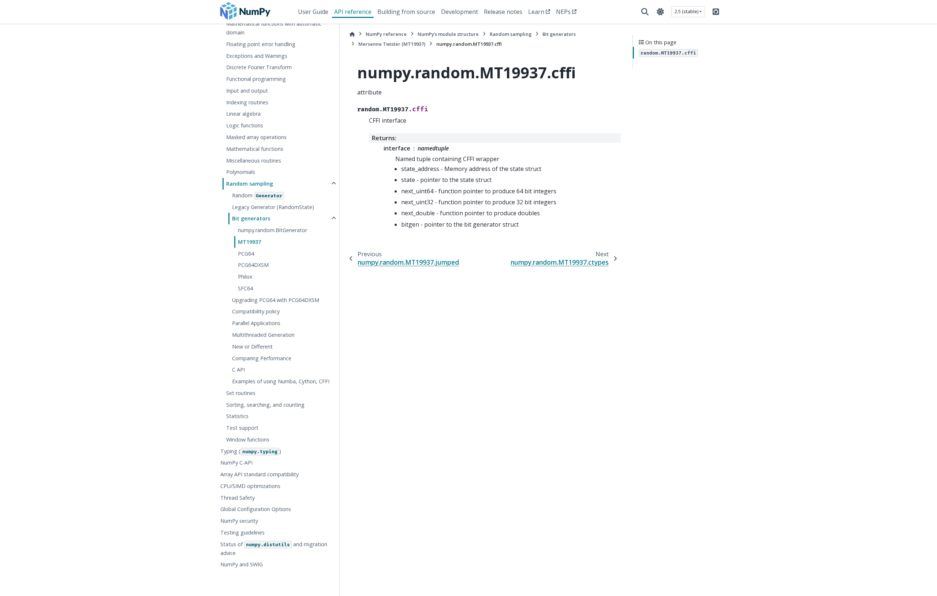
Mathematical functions (254, 148)
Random (257, 195)
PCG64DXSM (253, 264)
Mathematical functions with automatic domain (273, 28)
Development (459, 12)
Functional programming (256, 78)
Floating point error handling (260, 44)
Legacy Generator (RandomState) (273, 207)
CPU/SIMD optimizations (250, 486)
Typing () (250, 451)
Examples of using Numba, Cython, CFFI (280, 381)
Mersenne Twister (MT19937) (391, 44)
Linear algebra (243, 113)
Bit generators (251, 218)
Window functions (247, 439)
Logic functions (244, 125)
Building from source (406, 12)
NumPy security (239, 520)
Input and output (247, 90)
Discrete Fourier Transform (259, 67)
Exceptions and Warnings (256, 55)
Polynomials (240, 171)
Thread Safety (237, 497)
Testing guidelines (242, 532)
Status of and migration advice (273, 548)
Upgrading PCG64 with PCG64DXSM (275, 300)
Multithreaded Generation (263, 334)
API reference (353, 12)
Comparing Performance (261, 358)
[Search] (645, 11)
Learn (536, 12)
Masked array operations (256, 137)
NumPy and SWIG (241, 564)
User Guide (313, 12)
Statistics (237, 416)
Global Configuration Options (255, 509)
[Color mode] (660, 11)
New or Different (252, 346)
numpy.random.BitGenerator (272, 230)
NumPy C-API (236, 462)
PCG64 (246, 253)
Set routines (240, 393)
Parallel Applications (256, 323)
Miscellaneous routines (253, 160)
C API (238, 369)
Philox (245, 276)
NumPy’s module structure (448, 34)
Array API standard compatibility (259, 474)
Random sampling (249, 183)
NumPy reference (386, 34)
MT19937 (249, 241)
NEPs (563, 12)
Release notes (503, 12)
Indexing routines (247, 102)
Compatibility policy (256, 311)
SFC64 (245, 288)
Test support (242, 427)
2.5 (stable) (686, 11)
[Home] (352, 34)
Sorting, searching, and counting (265, 404)
